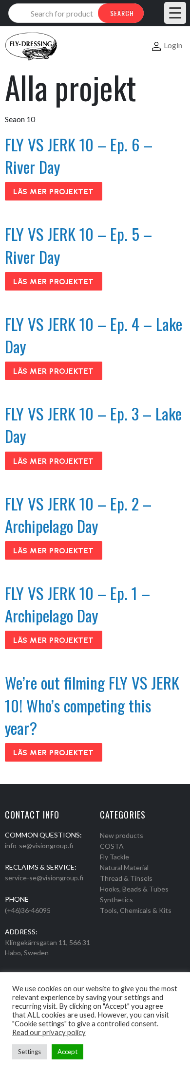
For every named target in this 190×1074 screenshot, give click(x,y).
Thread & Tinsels (126, 878)
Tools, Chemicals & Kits (135, 910)
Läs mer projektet (53, 191)
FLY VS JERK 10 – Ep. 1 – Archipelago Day (77, 604)
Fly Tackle (114, 857)
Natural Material (124, 867)
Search (122, 13)
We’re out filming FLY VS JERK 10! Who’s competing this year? (92, 705)
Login (173, 45)
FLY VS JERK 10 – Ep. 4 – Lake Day (93, 335)
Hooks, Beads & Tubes (134, 889)
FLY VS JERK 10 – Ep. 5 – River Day (78, 245)
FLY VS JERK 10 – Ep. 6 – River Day (78, 155)
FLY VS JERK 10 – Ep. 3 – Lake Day (93, 424)
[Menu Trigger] (175, 13)
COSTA (112, 846)
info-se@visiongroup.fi (39, 845)
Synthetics (116, 899)
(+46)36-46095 (28, 910)
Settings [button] (29, 1052)
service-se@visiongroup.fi (44, 878)
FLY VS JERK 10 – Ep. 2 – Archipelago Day (78, 514)
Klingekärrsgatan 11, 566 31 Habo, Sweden (47, 947)
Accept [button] (67, 1052)
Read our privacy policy (49, 1032)
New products (121, 835)
